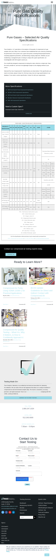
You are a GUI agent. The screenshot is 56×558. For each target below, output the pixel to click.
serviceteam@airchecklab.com (8, 508)
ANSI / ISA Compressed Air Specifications (17, 100)
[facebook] (6, 512)
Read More (5, 304)
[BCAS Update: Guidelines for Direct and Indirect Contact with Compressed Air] (42, 276)
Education (15, 339)
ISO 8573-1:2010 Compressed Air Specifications (18, 92)
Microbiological (34, 299)
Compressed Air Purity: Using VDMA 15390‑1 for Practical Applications (14, 290)
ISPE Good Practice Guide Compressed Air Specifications (20, 95)
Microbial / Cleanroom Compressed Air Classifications (19, 97)
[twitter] (2, 512)
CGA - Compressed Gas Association (15, 238)
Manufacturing (16, 295)
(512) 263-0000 (5, 506)
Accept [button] (47, 554)
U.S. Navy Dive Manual (29, 238)
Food (11, 295)
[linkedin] (13, 512)
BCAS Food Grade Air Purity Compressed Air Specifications (20, 89)
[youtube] (9, 512)
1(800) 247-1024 (14, 506)
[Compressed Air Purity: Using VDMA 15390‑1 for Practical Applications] (14, 276)
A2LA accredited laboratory (33, 391)
